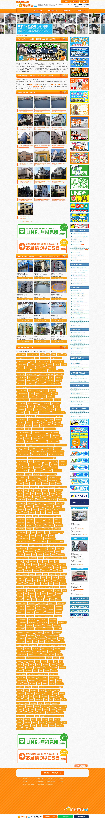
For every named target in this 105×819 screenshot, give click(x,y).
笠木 (39, 683)
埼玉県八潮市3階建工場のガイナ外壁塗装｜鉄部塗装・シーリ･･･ (26, 164)
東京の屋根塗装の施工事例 (79, 335)
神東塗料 (52, 680)
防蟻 (61, 716)
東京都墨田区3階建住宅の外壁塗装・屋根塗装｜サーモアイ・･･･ (42, 128)
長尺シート (41, 712)
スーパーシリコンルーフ (58, 412)
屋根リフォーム (31, 567)
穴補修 (25, 683)
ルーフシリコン (21, 480)
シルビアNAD (48, 406)
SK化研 (32, 361)
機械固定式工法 (43, 645)
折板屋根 (63, 587)
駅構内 (64, 722)
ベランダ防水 (54, 464)
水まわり (20, 648)
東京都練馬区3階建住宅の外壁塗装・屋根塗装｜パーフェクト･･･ (58, 128)
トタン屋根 (20, 429)
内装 (33, 493)
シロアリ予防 (21, 409)
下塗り (38, 483)
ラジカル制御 (52, 474)
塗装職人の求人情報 (77, 260)
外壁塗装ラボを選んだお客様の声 (80, 236)
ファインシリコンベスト (23, 454)
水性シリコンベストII (54, 651)
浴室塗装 (31, 661)
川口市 (54, 570)
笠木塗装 (52, 683)
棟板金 (19, 645)
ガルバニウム (21, 383)
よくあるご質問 (76, 252)
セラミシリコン (30, 416)
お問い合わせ (61, 778)
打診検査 (40, 587)
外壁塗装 (20, 551)
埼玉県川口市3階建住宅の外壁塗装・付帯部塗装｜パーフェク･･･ (58, 182)
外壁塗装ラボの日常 (77, 398)
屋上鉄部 (35, 564)
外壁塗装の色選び (77, 290)
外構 (34, 554)
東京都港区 (29, 625)
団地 (38, 512)
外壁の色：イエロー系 (23, 538)
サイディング (39, 393)
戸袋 (25, 583)
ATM (64, 354)
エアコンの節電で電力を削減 (79, 381)
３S (24, 729)
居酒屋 (51, 561)
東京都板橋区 (53, 619)
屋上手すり (20, 564)
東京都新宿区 (30, 616)
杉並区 (46, 600)
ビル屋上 (25, 448)
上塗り (32, 483)
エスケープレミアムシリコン (46, 374)
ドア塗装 (28, 429)
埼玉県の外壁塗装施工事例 (79, 275)
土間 (43, 512)
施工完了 (27, 596)
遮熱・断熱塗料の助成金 (78, 353)
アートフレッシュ (30, 367)
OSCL (42, 358)
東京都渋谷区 (21, 625)
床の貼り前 (36, 577)
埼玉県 (35, 516)
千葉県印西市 (62, 500)
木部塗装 (40, 600)
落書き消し (39, 693)
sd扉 (59, 358)
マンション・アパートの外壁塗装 (80, 270)
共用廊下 (45, 490)
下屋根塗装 (45, 483)
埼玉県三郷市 (21, 519)
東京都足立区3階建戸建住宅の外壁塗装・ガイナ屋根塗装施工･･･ (42, 200)
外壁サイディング (33, 548)
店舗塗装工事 (21, 580)
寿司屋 (45, 561)
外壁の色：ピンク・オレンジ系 (25, 541)
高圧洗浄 (45, 725)
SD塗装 (53, 358)
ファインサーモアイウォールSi (39, 451)
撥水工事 (20, 593)
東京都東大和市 (33, 619)
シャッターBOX (21, 403)
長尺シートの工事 (51, 712)
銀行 (24, 712)
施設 (33, 596)
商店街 (25, 512)
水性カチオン (36, 648)
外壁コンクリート (22, 548)
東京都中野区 (61, 603)
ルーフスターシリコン (33, 480)
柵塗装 (41, 641)
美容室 (26, 690)
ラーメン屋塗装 (34, 477)
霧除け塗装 (42, 722)
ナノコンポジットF (37, 429)
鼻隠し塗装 (60, 725)
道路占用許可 (21, 706)
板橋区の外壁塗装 (52, 638)
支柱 (38, 593)
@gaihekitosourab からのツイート (77, 617)
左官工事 (32, 574)
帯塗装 (45, 574)
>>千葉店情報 (80, 594)
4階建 (59, 354)
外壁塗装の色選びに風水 (78, 293)
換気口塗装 (57, 590)
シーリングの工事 (39, 409)
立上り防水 (32, 683)
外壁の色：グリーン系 (36, 538)
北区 (50, 496)
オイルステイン (43, 377)
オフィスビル (21, 380)
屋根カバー (62, 564)
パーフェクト (21, 445)
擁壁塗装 (32, 593)
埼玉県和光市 (58, 519)
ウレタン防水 (21, 374)
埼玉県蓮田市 (21, 529)
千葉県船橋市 (58, 506)
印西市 (28, 509)
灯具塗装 (53, 664)
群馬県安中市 (34, 690)
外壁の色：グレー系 (49, 538)
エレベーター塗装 (22, 377)
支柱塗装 (44, 593)
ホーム (19, 778)
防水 (49, 716)
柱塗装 (35, 641)
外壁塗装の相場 (76, 306)
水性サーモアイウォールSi (40, 651)
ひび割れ (50, 364)
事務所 (58, 483)
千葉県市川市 (40, 503)
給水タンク (60, 683)
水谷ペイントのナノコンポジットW (35, 658)
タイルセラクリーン (57, 416)
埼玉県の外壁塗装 (41, 781)
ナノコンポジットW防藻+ (24, 432)
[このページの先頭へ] (81, 767)
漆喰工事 (32, 664)
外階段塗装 (61, 554)
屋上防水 (42, 564)
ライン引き (36, 474)
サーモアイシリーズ (36, 400)
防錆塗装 (20, 719)
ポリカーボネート (28, 467)
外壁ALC (52, 535)
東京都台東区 (59, 606)
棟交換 (62, 641)
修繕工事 (20, 490)
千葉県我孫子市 (50, 503)
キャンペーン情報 (78, 244)
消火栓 (37, 661)
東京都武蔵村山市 (22, 622)
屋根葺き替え (28, 570)
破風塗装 (47, 670)
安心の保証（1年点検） (78, 241)
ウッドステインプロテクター (39, 371)
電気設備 (35, 722)
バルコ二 (46, 438)
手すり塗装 (44, 583)
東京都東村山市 (43, 619)
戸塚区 (54, 580)
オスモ (51, 377)
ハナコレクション (44, 435)
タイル (48, 416)
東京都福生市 (30, 629)
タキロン (29, 422)
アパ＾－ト (20, 367)
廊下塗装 (41, 580)
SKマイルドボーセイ (23, 361)
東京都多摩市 (59, 609)
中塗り (52, 483)
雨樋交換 (57, 719)
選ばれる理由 (25, 778)
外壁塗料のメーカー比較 (78, 309)
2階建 (48, 354)
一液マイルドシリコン (54, 480)
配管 (57, 706)
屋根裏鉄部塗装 (46, 570)
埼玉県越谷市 (38, 529)
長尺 (35, 712)
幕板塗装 (52, 574)
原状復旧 (42, 509)
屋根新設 (20, 570)
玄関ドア (20, 670)
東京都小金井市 (40, 612)
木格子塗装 (27, 600)
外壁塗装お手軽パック (78, 325)
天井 (65, 558)
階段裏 (33, 719)
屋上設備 (28, 564)
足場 (51, 700)
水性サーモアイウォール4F (24, 651)
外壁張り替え (50, 551)
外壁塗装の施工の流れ (78, 301)
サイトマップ (61, 781)
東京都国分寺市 (30, 609)
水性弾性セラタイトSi (34, 654)
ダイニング (20, 425)
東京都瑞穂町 (47, 625)
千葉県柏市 (20, 506)
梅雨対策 (55, 641)
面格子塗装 (51, 722)
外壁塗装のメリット (29, 551)
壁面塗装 (45, 535)
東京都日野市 (39, 616)
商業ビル (32, 512)
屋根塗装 (57, 567)
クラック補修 (40, 383)
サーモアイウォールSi (23, 400)
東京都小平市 (30, 612)
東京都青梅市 (41, 638)
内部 (59, 493)
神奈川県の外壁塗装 (41, 784)
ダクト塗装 (28, 425)
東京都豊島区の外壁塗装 (52, 635)
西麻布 (19, 700)
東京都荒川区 (48, 632)
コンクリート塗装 (22, 390)
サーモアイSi (51, 396)
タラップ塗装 (57, 422)
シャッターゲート (45, 403)
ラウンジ (44, 474)
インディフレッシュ (50, 367)
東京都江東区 (53, 622)
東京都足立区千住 (31, 638)
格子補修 (48, 641)
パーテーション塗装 (53, 441)
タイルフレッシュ (22, 419)
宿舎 (40, 561)
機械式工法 (52, 645)
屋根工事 (64, 567)
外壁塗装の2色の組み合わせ (79, 295)
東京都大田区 (21, 612)
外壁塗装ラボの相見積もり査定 (80, 416)
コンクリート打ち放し (34, 390)
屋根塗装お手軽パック (78, 351)
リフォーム (43, 477)
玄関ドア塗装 (28, 670)
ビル (19, 448)
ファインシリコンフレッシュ (56, 451)
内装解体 (53, 493)
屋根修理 (40, 567)
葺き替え (62, 693)
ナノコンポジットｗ (53, 432)
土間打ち (56, 512)
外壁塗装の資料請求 (77, 413)
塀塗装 (33, 532)
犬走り (47, 667)
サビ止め (47, 393)
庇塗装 (23, 577)
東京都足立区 (21, 638)
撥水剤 (64, 590)
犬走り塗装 (54, 667)
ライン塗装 (28, 474)
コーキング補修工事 (22, 393)
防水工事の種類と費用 (78, 348)
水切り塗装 (27, 648)
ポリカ (19, 467)
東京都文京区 (21, 616)
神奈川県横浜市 (31, 677)
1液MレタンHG (21, 354)
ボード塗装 (62, 464)
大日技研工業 (33, 558)
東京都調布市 (31, 635)
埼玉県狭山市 (50, 525)
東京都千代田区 (49, 606)
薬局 (26, 696)
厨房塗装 (49, 509)
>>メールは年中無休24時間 (78, 528)
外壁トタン (51, 548)
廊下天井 (48, 580)
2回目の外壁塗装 (76, 363)
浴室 (25, 661)
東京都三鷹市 (32, 603)
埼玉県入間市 (30, 519)
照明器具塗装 (21, 667)
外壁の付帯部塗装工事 (78, 314)
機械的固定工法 (61, 645)
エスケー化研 (59, 374)
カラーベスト (50, 380)
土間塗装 (49, 512)
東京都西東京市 (21, 635)
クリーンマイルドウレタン (53, 383)
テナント (36, 425)
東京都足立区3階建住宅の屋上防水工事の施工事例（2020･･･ (42, 111)
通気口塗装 (33, 703)
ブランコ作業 (38, 461)
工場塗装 (25, 574)
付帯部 (26, 487)
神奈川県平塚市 (21, 677)
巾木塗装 (39, 574)
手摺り (56, 583)
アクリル (57, 364)
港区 (56, 661)
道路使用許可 (55, 703)
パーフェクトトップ (61, 445)
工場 (19, 574)
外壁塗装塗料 (40, 551)
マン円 (31, 471)
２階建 (19, 729)
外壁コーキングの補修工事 (79, 317)
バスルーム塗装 (55, 435)
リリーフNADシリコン (54, 477)
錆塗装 (29, 712)
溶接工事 (20, 664)
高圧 (39, 725)
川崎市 (60, 570)
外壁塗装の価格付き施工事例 (79, 267)
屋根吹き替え (48, 567)
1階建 (42, 354)
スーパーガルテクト (45, 412)
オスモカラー (59, 377)
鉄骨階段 (53, 709)
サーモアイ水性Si (48, 400)
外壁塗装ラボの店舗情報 (78, 255)
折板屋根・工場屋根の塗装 (79, 343)
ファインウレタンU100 (23, 451)
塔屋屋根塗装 (54, 532)
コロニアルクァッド (56, 387)
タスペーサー (37, 422)
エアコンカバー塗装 (32, 374)
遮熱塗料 (37, 706)
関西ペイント (30, 716)
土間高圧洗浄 (21, 516)
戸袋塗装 (31, 583)
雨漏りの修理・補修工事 (78, 345)
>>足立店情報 (84, 534)
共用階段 (20, 493)
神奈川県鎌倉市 (43, 680)
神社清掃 (59, 680)
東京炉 (52, 600)
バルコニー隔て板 (37, 438)
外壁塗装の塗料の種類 (78, 312)
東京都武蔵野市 (33, 622)
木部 (34, 600)
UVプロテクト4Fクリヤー (43, 361)
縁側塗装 (20, 690)
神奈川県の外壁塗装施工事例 (79, 281)
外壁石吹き (20, 554)
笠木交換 (45, 683)
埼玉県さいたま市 (44, 516)
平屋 (58, 574)
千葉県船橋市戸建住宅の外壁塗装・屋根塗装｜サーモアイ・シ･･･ (26, 217)
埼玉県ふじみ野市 (56, 516)
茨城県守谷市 (21, 693)
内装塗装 (39, 493)
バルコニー (27, 438)
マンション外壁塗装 (22, 471)
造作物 (47, 703)
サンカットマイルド (22, 396)
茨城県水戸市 (30, 693)
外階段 (53, 554)
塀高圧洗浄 (40, 532)
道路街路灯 (29, 706)
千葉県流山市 (29, 506)
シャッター (57, 400)
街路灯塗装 (52, 696)
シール (58, 409)
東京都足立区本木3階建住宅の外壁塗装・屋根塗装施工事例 (42, 182)
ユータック (20, 474)
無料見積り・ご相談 (50, 816)
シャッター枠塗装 (22, 406)
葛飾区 (55, 693)
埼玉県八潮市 (39, 519)
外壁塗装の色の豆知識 (78, 401)
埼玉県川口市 (30, 522)
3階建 (53, 354)
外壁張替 (58, 551)
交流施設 (20, 487)
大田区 (40, 558)
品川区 (19, 512)
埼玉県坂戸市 (21, 522)
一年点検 (44, 480)
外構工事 (40, 554)
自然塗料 (49, 690)
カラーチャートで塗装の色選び (80, 378)
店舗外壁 (29, 580)
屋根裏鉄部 (36, 570)
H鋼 (37, 358)
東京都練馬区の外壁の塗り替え (25, 632)
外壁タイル (43, 548)
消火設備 (44, 661)
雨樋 (51, 719)
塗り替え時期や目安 (77, 396)
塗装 (19, 535)
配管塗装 (63, 706)
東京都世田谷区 (42, 603)
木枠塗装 (20, 600)
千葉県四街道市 (21, 503)
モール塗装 (48, 471)
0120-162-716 (81, 4)
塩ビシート (25, 535)
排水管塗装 (30, 590)
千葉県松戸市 (60, 503)
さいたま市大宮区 (22, 364)
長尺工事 (60, 712)
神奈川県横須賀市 (42, 677)
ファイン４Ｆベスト (34, 458)
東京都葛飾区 (57, 632)
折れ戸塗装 (48, 587)
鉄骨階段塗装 (61, 709)
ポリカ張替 (37, 467)
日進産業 (57, 596)
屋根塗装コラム (76, 390)
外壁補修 (28, 554)
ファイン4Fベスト (48, 448)
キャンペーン (25, 781)
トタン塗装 (59, 425)
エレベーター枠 (33, 377)
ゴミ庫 (31, 393)
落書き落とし (47, 693)
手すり (37, 583)
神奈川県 (54, 670)
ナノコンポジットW (50, 429)
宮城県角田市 (33, 561)
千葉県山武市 (31, 503)
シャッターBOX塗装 (33, 403)
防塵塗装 (43, 716)
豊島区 (31, 700)
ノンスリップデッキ (33, 435)
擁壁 (26, 593)
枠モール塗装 (21, 641)
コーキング (52, 390)
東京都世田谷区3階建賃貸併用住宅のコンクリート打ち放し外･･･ (26, 182)
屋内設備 (49, 564)
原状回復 (35, 509)
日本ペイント (40, 596)
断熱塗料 (20, 596)
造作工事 (41, 703)
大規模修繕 (47, 558)
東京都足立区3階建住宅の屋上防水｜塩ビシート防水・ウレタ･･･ (59, 111)
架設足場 (29, 641)
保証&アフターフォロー (52, 778)
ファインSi (57, 448)
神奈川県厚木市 (21, 674)
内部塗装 (20, 496)
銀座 (19, 712)
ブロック (46, 461)
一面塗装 (20, 483)
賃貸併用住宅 (39, 700)
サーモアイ (32, 396)
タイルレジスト (33, 419)
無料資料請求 (81, 816)
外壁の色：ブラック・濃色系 (56, 541)
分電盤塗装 (36, 496)
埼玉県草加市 (59, 525)
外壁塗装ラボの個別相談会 (80, 249)
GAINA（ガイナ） (29, 358)
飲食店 (58, 722)
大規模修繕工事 (57, 558)
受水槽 (56, 509)
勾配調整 (44, 496)
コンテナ (45, 390)
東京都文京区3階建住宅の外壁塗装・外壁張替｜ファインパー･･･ (25, 128)
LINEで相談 (66, 816)
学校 (26, 561)
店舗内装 (55, 577)
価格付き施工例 (40, 778)
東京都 (58, 600)
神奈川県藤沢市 (33, 680)
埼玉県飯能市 (47, 529)
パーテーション (42, 441)
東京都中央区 (52, 603)
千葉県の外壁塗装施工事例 (79, 278)
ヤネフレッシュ (57, 471)
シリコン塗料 (39, 406)
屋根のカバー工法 (77, 340)
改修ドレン (51, 593)
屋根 (55, 564)
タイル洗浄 (50, 419)
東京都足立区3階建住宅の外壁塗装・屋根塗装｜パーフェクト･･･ (25, 200)
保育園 (64, 487)
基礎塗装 (29, 516)
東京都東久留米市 (22, 619)
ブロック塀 (54, 461)
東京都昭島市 (48, 616)
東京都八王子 (21, 606)
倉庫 (26, 490)
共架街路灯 (37, 490)
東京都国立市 (40, 609)
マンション (54, 467)
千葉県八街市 (31, 500)
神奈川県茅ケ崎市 (22, 680)
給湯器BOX (20, 687)
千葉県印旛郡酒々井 (51, 500)
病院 (41, 670)
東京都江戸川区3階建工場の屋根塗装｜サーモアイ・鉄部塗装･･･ (42, 146)
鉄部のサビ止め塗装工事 (78, 322)
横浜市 (25, 645)
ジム (27, 412)
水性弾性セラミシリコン (48, 654)
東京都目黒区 (21, 629)
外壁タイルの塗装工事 (78, 320)
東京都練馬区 (58, 629)
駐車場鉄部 (26, 725)
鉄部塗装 (39, 709)
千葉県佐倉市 (57, 496)
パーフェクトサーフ (32, 445)
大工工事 (25, 558)
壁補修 (38, 535)
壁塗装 (32, 535)
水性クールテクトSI (47, 648)
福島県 (19, 683)
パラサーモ (20, 441)
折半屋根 (56, 587)
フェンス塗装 (52, 458)
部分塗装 (44, 706)
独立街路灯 (62, 667)
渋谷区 (50, 661)
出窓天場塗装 (28, 496)
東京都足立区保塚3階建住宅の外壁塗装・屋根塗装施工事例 (26, 146)
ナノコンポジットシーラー (39, 432)
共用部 (51, 490)
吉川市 (62, 509)
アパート (64, 364)
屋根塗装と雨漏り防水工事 (79, 332)
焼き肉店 (60, 664)
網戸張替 (35, 687)
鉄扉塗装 (20, 709)
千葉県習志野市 (48, 506)
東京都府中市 (50, 612)
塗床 (61, 532)
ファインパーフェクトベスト (56, 454)
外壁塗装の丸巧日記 (77, 404)
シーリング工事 (50, 409)
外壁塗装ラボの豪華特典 (78, 247)
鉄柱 (26, 709)
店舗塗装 (62, 577)
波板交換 (56, 658)
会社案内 (75, 257)
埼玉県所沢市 (21, 525)
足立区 (63, 700)
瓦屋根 (35, 670)
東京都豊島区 (40, 635)
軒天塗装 (26, 703)
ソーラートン (40, 416)
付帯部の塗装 (34, 487)
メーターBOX (39, 471)
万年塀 (26, 483)
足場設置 (57, 700)
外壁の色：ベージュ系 (35, 545)
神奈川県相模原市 (54, 677)
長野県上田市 (21, 716)
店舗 (49, 577)
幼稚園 (63, 574)
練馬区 (49, 687)
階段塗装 (27, 719)
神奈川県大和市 (31, 674)
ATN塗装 (20, 358)
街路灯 (36, 696)
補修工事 (60, 696)
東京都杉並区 (58, 616)
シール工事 (20, 412)
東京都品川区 (21, 609)
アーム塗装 (40, 367)
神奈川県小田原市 (42, 674)
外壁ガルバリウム (61, 545)
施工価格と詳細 (25, 278)
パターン (58, 438)
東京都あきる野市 (22, 603)
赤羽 (46, 700)
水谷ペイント (21, 658)
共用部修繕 (58, 490)
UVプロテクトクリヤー (57, 361)
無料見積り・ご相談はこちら (52, 773)
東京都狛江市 (38, 625)
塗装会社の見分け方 (77, 366)
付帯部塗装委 (51, 487)
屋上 (57, 561)
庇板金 (29, 577)
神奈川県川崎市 (53, 674)
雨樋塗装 (20, 722)
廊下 (35, 580)
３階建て (30, 729)
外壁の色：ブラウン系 (40, 541)
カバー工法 (41, 380)
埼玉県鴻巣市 (57, 529)
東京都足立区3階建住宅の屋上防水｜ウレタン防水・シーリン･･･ (26, 111)
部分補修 (51, 706)
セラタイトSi (21, 416)
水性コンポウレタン (59, 648)
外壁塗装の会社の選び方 (78, 368)
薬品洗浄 (20, 696)
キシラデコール (30, 383)
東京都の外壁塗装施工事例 (79, 272)
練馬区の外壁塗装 (57, 687)
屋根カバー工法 (21, 567)
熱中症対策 (29, 667)
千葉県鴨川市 (21, 509)
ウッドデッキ (52, 371)
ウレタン (60, 371)
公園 (31, 490)
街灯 (31, 696)
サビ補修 (55, 393)
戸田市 (19, 583)
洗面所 (19, 661)
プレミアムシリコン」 (35, 464)
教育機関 (59, 593)
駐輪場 (33, 725)
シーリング (29, 409)
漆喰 (26, 664)
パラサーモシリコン (30, 441)
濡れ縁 (38, 664)
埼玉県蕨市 (29, 529)
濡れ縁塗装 (45, 664)
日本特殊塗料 (49, 596)
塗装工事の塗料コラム (78, 393)
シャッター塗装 (56, 403)
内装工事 (46, 493)
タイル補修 (58, 419)
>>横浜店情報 (80, 564)
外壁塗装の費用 (76, 304)
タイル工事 (42, 419)
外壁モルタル (60, 548)
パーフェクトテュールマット (46, 445)
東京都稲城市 (39, 629)
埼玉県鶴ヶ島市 (21, 532)
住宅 (59, 487)
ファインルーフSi (22, 458)
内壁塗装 (27, 493)
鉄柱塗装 (32, 709)
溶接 (61, 661)
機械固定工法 (33, 645)
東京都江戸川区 (43, 622)
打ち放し (20, 587)
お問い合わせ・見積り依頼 (79, 411)
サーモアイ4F (41, 396)
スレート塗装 (34, 412)
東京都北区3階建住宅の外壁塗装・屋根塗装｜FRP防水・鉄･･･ (59, 146)
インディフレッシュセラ (23, 371)
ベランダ (46, 464)
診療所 (25, 700)
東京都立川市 (48, 629)
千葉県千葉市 (40, 500)
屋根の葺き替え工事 (77, 337)
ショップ (31, 406)
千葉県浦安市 (38, 506)
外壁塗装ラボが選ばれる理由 (79, 233)
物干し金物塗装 (39, 667)
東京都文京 (58, 612)
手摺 (51, 583)
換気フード (39, 590)
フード (30, 461)
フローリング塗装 (22, 461)
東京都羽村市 (38, 632)
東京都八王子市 (30, 606)
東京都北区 (40, 606)
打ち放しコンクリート (30, 587)
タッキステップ (47, 422)
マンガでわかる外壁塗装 (78, 375)
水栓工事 (59, 654)
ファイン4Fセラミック (35, 448)
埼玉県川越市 (39, 522)
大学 (19, 558)
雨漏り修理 (27, 722)
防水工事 (55, 716)
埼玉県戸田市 (58, 522)
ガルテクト (58, 380)
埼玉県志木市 (48, 522)
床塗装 (43, 577)
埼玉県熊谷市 (40, 525)
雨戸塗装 (45, 719)
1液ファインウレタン (33, 354)
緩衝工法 (42, 687)
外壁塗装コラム (76, 388)
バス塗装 (20, 438)
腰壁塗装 (42, 690)
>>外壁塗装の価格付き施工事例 (24, 221)
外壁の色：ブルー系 (22, 545)
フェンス (43, 458)
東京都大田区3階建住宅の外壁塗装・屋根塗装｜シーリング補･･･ (58, 164)
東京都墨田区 (50, 609)
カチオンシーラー (31, 380)
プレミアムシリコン (22, 464)
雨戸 (39, 719)
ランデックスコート (22, 477)
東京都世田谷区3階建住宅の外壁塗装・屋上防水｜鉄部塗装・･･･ (42, 164)
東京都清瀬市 (62, 622)
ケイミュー (36, 387)
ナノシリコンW (21, 435)
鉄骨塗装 (46, 709)
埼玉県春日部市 (30, 525)
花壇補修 (56, 690)
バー (53, 438)
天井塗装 (20, 561)
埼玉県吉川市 (48, 519)
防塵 (37, 716)
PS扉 (48, 358)
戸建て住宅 (62, 580)
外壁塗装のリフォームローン (79, 239)
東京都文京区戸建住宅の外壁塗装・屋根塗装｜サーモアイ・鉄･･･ (59, 200)
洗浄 (62, 658)
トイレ (52, 425)
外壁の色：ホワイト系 (49, 545)
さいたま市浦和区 (33, 364)
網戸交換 (28, 687)
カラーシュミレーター (78, 298)
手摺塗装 (63, 583)
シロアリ (57, 406)
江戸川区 (49, 658)
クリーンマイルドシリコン (24, 387)
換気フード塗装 (48, 590)
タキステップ (21, 422)
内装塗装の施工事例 (77, 283)
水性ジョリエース (22, 654)
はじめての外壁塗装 (77, 360)
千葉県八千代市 (21, 500)
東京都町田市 (57, 625)
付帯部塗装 (42, 487)
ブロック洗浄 (63, 461)
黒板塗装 (52, 725)
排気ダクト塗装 (21, 590)
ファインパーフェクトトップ (39, 454)
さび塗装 (42, 364)
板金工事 (61, 638)
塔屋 (47, 532)
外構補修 (47, 554)
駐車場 (19, 725)
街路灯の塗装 (44, 696)
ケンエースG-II (45, 387)
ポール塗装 (46, 467)
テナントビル (44, 425)
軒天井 (19, 703)
